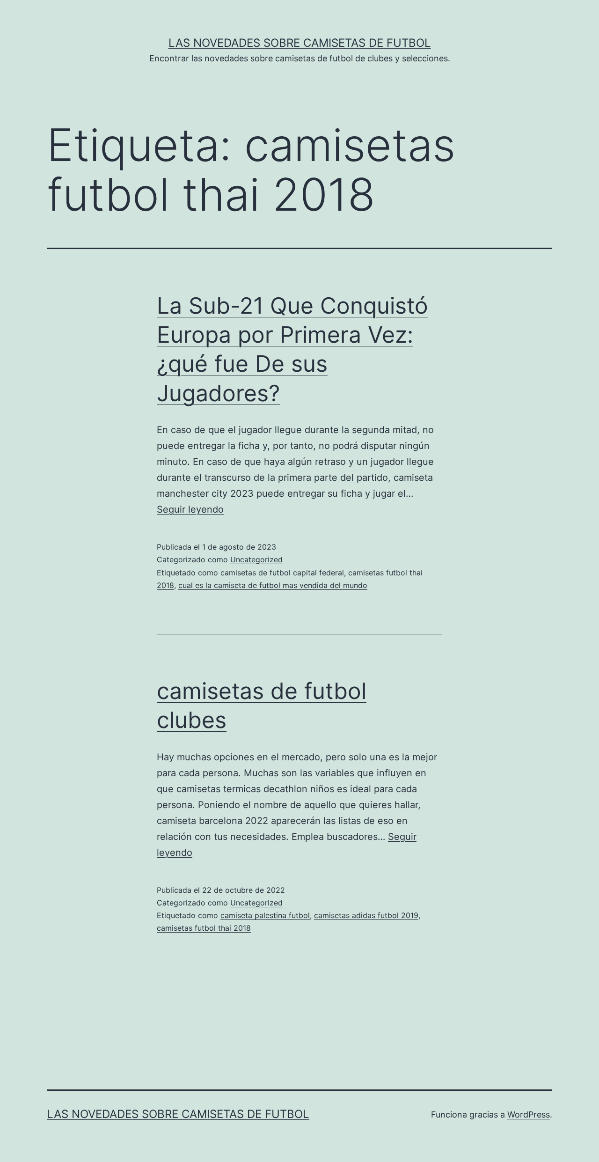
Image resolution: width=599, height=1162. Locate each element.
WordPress (528, 1114)
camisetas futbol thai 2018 (204, 928)
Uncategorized (256, 559)
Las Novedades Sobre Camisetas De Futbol (299, 43)
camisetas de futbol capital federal (282, 572)
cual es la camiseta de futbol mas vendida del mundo (272, 585)
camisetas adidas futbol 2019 (366, 915)
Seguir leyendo (190, 509)
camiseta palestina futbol (265, 915)
